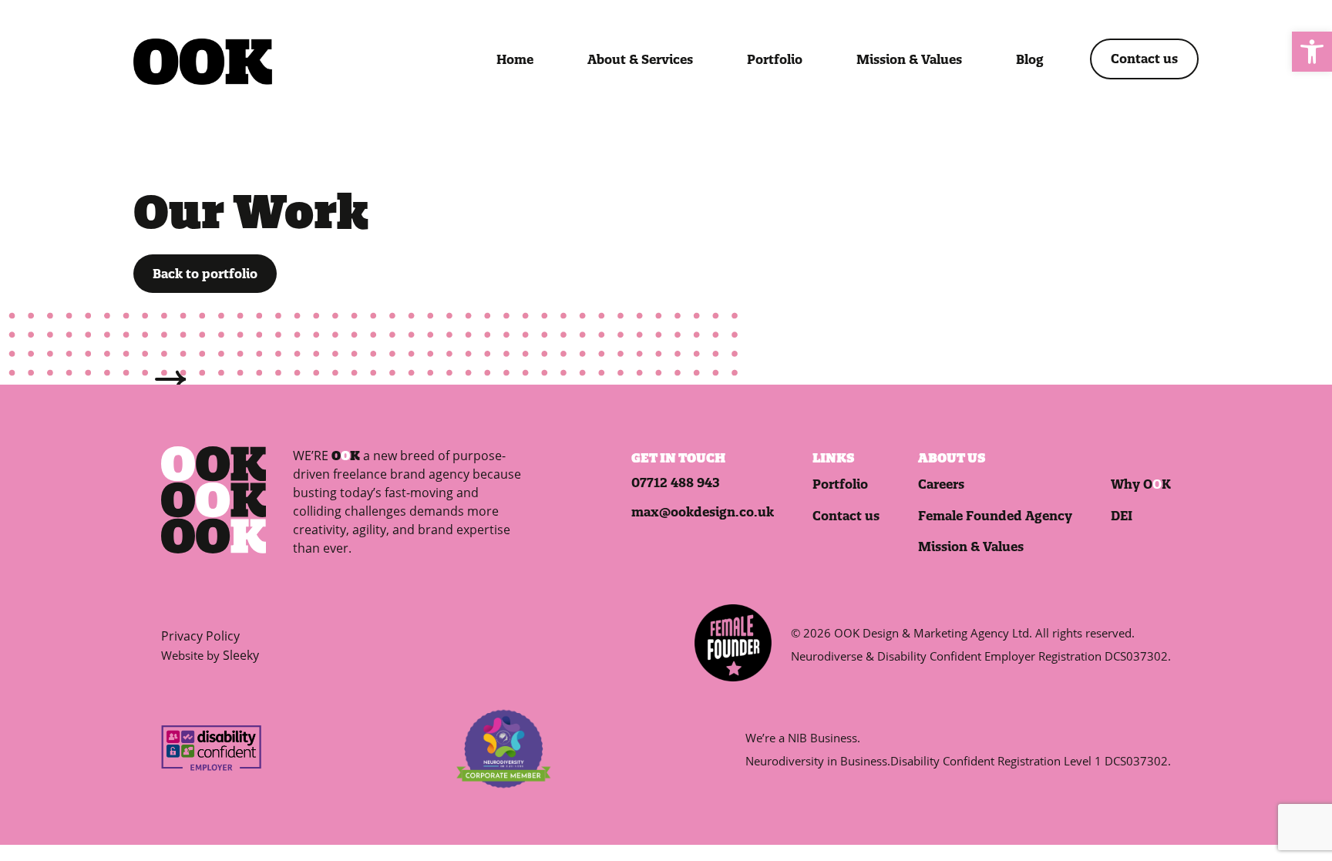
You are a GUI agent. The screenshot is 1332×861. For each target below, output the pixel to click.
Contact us (1144, 58)
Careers (941, 484)
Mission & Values (909, 59)
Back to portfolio (205, 273)
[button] (1312, 52)
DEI (1121, 515)
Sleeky (241, 655)
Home (514, 59)
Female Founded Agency (995, 515)
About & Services (640, 59)
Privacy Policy (200, 635)
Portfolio (774, 59)
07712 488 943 (675, 482)
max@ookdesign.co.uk (702, 512)
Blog (1030, 59)
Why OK (1141, 484)
